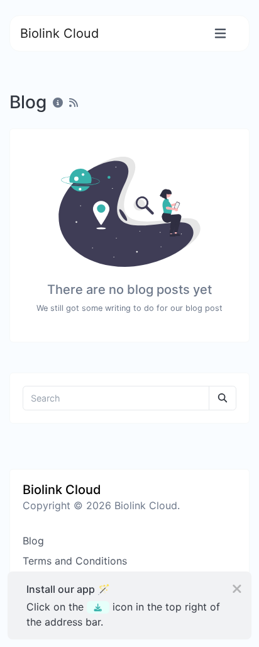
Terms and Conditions (75, 560)
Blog (33, 540)
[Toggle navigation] (220, 33)
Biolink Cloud (59, 33)
